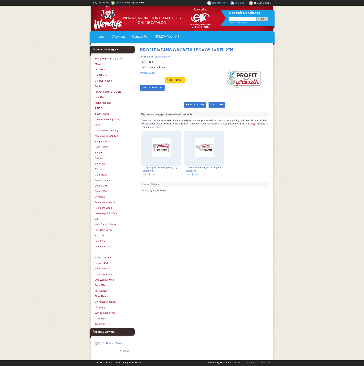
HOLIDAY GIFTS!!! (167, 37)
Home (100, 37)
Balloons (99, 158)
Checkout (118, 37)
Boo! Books (101, 75)
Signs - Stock (101, 263)
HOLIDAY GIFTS (103, 230)
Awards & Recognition (106, 136)
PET (97, 252)
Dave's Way (101, 191)
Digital (98, 86)
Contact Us (140, 37)
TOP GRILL (101, 69)
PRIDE (98, 108)
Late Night (100, 97)
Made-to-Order (102, 246)
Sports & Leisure (103, 268)
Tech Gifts (100, 285)
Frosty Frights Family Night (108, 58)
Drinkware (100, 197)
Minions (99, 64)
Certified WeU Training (106, 130)
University (100, 307)
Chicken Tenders (103, 80)
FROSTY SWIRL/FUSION (108, 92)
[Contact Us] (113, 2)
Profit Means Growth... (113, 343)
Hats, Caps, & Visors (105, 224)
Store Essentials (103, 274)
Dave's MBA (101, 185)
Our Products (146, 56)
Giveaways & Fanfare (106, 213)
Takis (97, 125)
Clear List (125, 350)
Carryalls (99, 169)
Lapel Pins (100, 241)
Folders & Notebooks (106, 202)
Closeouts (100, 324)
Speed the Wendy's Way (107, 119)
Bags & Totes (101, 147)
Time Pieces (101, 296)
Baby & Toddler (103, 141)
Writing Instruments (105, 313)
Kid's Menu (100, 235)
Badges (99, 152)
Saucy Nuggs (102, 114)
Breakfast (100, 163)
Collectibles (101, 174)
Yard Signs (100, 318)
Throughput (101, 291)
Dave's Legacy (102, 180)
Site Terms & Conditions (258, 362)
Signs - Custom (103, 257)
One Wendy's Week (105, 280)
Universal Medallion (105, 302)
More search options (238, 23)
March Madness (103, 103)
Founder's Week (103, 208)
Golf (97, 219)
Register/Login (219, 3)
